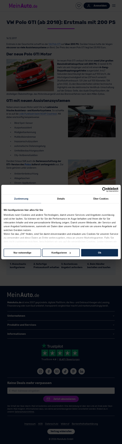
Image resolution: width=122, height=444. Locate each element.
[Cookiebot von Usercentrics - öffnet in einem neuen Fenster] (104, 189)
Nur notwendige (22, 252)
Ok (99, 252)
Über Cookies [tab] (100, 198)
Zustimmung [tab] (21, 198)
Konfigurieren (59, 252)
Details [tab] (61, 198)
